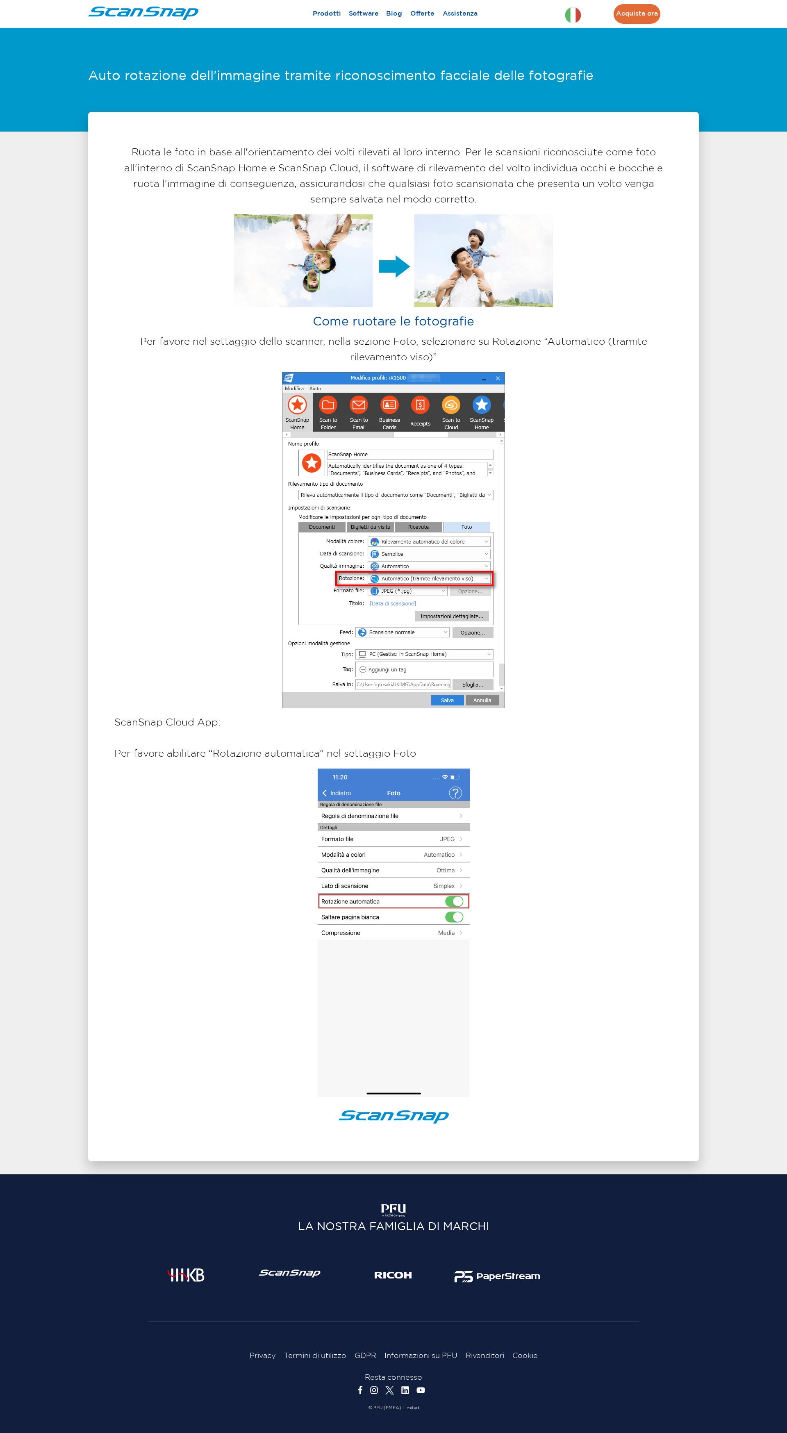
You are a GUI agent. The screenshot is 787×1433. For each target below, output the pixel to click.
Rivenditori (485, 1356)
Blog (394, 14)
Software (364, 14)
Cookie (525, 1356)
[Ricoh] (393, 1275)
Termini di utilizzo (315, 1356)
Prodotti (327, 14)
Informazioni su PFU (420, 1356)
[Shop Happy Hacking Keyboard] (186, 1275)
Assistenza (460, 14)
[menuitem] (326, 14)
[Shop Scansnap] (290, 1273)
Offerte (422, 14)
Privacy (263, 1356)
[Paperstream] (497, 1276)
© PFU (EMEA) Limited (393, 1408)
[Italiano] (573, 15)
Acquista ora (637, 14)
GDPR (365, 1356)
